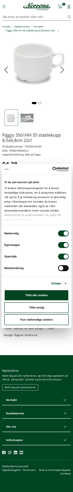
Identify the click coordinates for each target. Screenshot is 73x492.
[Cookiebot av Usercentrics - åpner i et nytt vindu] (52, 169)
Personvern (29, 470)
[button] (34, 103)
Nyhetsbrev (10, 371)
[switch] (63, 245)
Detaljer (56, 283)
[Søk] (69, 17)
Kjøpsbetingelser (11, 470)
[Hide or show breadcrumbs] (58, 30)
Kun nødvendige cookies (36, 319)
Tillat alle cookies (36, 295)
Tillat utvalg (36, 307)
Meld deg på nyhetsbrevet (20, 387)
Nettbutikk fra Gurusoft (15, 466)
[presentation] (6, 70)
